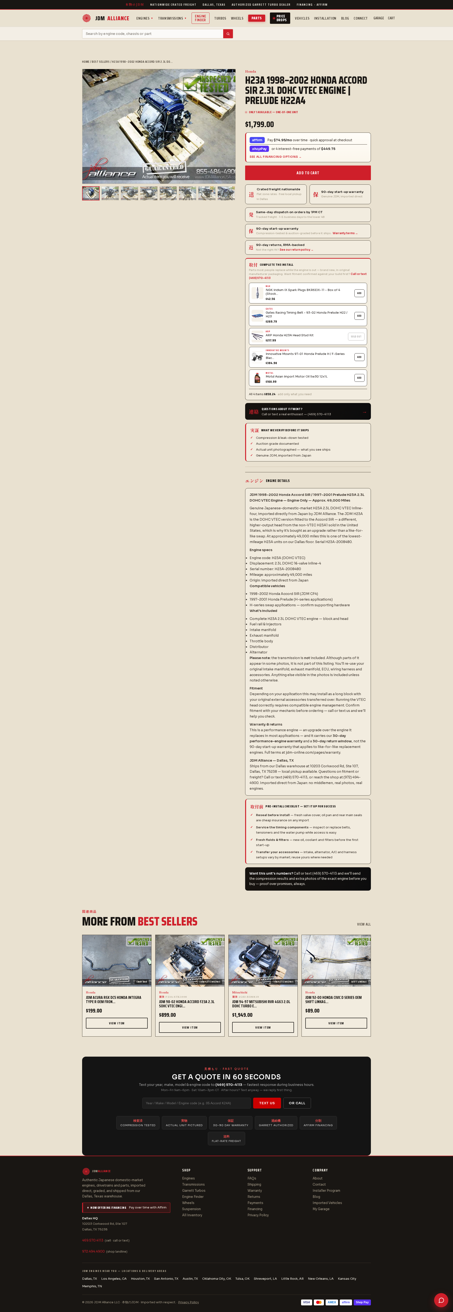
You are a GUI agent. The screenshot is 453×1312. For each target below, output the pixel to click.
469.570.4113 (92, 1240)
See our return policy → (297, 249)
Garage (378, 18)
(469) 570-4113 (228, 1085)
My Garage (321, 1209)
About (318, 1178)
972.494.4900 (93, 1252)
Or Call (297, 1103)
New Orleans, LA (321, 1279)
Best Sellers (100, 61)
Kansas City (347, 1279)
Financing (254, 1209)
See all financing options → (276, 156)
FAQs (251, 1178)
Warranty (254, 1191)
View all (364, 924)
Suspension (191, 1209)
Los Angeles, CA (114, 1279)
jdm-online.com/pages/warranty (313, 752)
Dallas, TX (89, 1279)
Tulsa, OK (242, 1279)
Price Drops (282, 18)
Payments (255, 1203)
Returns (253, 1197)
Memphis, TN (92, 1286)
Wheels (237, 18)
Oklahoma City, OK (216, 1279)
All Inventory (192, 1215)
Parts (257, 18)
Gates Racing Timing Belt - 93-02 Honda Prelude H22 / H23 (306, 314)
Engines (144, 18)
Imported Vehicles (327, 1203)
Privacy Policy (258, 1215)
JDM (112, 18)
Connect (361, 18)
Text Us (267, 1103)
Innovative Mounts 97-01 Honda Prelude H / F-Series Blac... (305, 356)
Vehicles (302, 18)
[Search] (228, 33)
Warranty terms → (345, 233)
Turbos (220, 18)
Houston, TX (140, 1279)
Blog (345, 18)
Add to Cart (308, 173)
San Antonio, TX (166, 1279)
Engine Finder (200, 18)
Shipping (254, 1185)
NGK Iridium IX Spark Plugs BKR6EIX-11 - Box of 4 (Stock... (303, 292)
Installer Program (326, 1191)
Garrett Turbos (194, 1191)
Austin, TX (190, 1279)
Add (359, 293)
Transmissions (172, 18)
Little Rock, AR (292, 1279)
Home (85, 61)
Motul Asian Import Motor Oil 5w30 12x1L (296, 376)
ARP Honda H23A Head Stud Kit (290, 335)
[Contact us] (441, 1300)
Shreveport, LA (265, 1279)
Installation (325, 18)
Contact (319, 1185)
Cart (391, 18)
